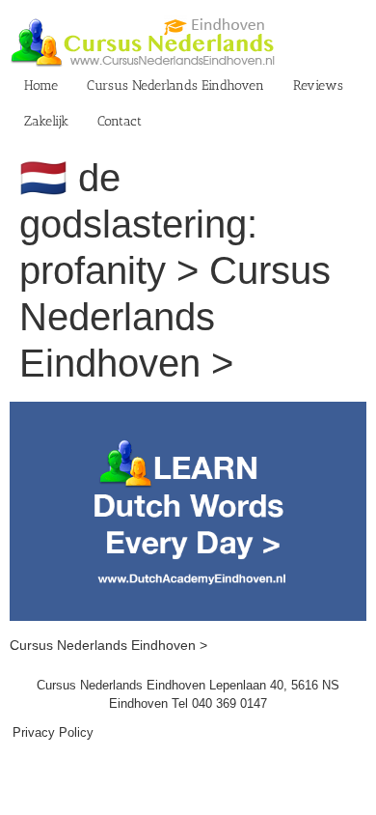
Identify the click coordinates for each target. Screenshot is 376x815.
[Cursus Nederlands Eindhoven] (188, 411)
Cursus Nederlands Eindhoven (175, 85)
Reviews (318, 85)
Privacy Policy (53, 732)
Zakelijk (46, 121)
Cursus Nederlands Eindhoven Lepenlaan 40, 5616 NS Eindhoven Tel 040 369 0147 (188, 695)
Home (41, 85)
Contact (119, 121)
